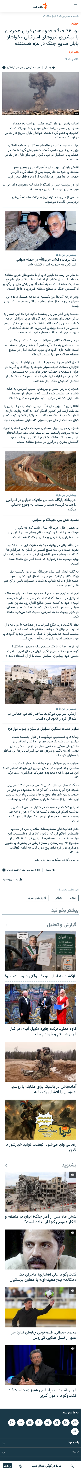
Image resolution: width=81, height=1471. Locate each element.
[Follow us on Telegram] (48, 1422)
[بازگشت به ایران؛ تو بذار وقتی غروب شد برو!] (40, 951)
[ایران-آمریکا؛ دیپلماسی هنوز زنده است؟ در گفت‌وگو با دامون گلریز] (40, 1365)
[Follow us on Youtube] (29, 1422)
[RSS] (66, 1422)
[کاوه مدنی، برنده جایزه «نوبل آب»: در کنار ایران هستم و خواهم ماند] (40, 1004)
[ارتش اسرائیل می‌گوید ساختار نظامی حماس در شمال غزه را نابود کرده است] (40, 684)
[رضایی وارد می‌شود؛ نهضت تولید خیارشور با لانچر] (40, 1120)
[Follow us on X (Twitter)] (38, 1422)
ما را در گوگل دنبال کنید (46, 1466)
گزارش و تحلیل (61, 925)
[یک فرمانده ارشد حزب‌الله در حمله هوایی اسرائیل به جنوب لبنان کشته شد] (40, 230)
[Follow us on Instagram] (12, 1422)
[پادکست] (21, 1466)
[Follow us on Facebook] (57, 1422)
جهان (75, 23)
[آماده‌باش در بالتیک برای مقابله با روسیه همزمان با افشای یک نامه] (40, 1062)
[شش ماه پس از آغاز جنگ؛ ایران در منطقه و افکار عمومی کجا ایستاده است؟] (40, 1192)
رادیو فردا (73, 52)
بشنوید (69, 1165)
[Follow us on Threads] (75, 1431)
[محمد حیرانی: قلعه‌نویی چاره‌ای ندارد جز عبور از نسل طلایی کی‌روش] (40, 1307)
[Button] (50, 67)
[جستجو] (72, 1466)
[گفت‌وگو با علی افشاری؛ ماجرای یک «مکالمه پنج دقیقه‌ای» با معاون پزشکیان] (40, 1249)
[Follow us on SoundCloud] (21, 1422)
